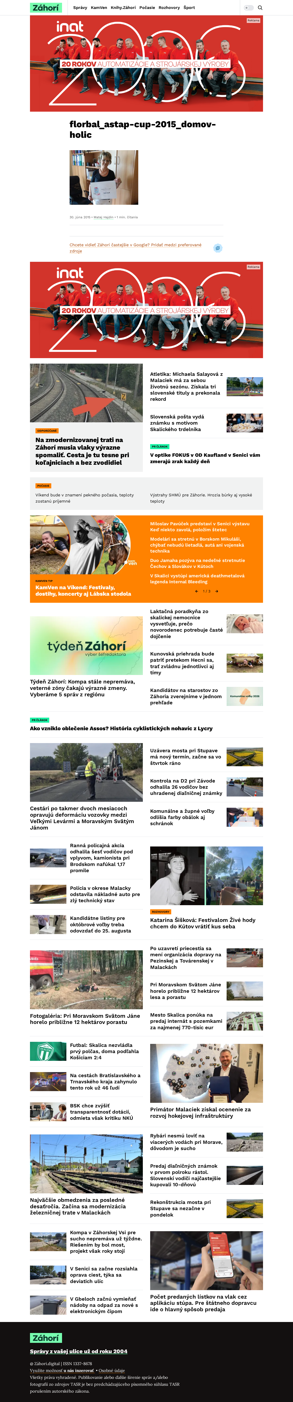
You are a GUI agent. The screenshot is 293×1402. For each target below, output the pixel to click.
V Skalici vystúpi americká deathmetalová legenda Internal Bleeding (197, 578)
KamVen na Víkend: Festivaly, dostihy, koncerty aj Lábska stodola (83, 590)
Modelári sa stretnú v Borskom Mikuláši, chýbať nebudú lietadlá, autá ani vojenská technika (197, 544)
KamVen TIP (44, 581)
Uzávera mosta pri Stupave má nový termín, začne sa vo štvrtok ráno (185, 757)
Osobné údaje (112, 1370)
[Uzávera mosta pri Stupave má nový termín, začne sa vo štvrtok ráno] (245, 756)
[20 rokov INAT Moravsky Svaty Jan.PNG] (146, 63)
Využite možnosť (62, 1370)
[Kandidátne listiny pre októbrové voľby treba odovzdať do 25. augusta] (48, 924)
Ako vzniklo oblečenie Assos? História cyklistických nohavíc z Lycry (121, 728)
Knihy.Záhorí (123, 7)
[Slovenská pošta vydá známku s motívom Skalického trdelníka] (245, 423)
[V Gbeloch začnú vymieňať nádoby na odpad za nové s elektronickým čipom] (48, 1305)
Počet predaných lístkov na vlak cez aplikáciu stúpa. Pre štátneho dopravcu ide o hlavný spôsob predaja (203, 1303)
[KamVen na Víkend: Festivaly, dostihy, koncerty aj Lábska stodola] (86, 544)
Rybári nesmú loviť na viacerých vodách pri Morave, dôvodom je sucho (186, 1142)
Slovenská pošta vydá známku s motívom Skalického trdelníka (177, 423)
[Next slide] (217, 591)
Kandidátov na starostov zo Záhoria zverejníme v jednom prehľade (186, 696)
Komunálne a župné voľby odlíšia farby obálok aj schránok (182, 817)
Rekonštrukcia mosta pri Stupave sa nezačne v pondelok (180, 1208)
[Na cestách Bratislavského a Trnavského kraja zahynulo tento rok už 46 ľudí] (48, 1081)
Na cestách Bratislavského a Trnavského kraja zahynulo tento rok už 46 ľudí (105, 1082)
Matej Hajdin (104, 217)
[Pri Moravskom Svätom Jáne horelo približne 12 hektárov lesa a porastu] (245, 991)
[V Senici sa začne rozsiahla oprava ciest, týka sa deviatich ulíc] (48, 1275)
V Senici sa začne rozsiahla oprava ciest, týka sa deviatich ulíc (104, 1275)
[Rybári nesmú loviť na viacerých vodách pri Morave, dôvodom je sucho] (245, 1142)
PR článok (160, 446)
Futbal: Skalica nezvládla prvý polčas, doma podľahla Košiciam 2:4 (104, 1051)
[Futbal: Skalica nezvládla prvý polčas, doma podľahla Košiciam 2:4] (48, 1051)
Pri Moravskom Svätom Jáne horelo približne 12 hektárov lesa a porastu (185, 991)
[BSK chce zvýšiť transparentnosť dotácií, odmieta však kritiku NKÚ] (48, 1111)
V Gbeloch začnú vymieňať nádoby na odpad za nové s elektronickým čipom (104, 1305)
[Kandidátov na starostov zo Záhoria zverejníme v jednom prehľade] (245, 696)
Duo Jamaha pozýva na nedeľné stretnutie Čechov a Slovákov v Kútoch (197, 563)
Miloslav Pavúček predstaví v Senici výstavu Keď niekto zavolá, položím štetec (200, 526)
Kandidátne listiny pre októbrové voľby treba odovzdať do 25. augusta (100, 924)
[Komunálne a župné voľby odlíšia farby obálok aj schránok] (245, 817)
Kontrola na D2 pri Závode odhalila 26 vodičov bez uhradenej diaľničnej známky (186, 787)
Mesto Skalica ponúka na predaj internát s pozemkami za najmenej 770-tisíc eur (186, 1021)
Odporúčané (47, 430)
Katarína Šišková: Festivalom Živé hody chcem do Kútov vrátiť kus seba (202, 923)
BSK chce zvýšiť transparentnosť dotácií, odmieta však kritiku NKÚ (101, 1112)
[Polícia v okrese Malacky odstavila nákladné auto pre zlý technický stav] (48, 894)
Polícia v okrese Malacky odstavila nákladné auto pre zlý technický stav (105, 894)
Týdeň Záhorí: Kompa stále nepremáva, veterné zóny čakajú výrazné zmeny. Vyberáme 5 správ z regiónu (82, 688)
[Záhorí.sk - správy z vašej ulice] (46, 8)
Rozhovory (169, 7)
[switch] (249, 8)
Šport (189, 7)
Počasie (147, 7)
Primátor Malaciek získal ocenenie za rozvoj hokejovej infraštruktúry (200, 1112)
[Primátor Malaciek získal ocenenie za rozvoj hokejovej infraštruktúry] (206, 1073)
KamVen (99, 7)
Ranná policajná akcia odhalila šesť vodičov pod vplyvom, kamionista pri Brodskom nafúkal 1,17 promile (101, 858)
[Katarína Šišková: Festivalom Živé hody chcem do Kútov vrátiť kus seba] (206, 875)
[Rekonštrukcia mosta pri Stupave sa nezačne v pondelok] (245, 1208)
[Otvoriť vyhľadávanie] (260, 8)
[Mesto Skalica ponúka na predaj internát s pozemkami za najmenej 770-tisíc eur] (245, 1021)
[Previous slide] (196, 591)
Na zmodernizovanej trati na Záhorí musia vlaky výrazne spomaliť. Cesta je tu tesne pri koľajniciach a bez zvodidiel (82, 451)
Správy (80, 7)
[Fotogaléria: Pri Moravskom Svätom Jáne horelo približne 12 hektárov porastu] (86, 979)
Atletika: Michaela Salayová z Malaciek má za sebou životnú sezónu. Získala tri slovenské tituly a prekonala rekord (186, 386)
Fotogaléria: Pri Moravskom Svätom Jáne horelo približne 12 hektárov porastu (85, 1019)
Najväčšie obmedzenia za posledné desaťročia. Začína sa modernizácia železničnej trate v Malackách (78, 1206)
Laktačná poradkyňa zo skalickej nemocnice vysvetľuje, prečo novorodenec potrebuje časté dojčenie (186, 623)
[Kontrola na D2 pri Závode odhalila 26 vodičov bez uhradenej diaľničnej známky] (245, 786)
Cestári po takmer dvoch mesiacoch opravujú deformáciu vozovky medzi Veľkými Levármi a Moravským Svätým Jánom (82, 818)
